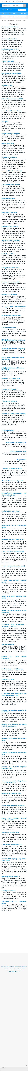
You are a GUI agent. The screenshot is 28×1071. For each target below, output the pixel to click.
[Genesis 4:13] (2, 478)
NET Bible (5, 121)
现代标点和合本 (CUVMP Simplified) (13, 349)
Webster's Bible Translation (11, 240)
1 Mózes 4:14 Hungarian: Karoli (12, 468)
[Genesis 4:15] (26, 478)
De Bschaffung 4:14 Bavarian (11, 315)
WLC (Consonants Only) (18, 451)
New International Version (10, 27)
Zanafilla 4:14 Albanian (9, 294)
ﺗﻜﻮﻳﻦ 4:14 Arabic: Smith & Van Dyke (14, 306)
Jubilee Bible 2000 (8, 143)
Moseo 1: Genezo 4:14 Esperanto (12, 481)
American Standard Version (11, 185)
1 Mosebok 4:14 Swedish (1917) (12, 844)
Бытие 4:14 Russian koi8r (10, 832)
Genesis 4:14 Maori (8, 679)
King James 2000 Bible (9, 157)
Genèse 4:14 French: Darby (11, 511)
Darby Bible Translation (9, 212)
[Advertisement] (14, 943)
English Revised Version (10, 226)
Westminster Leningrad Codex (16, 442)
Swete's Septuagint (8, 430)
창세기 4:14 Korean (8, 644)
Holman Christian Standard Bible (12, 99)
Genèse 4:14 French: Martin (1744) (13, 539)
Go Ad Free (3, 1067)
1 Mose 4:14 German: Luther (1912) (13, 566)
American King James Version (12, 171)
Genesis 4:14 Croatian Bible (11, 378)
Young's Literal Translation (10, 268)
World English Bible (8, 254)
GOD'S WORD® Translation (11, 133)
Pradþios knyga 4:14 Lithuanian (12, 669)
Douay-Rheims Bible (8, 198)
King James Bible (7, 85)
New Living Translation (9, 39)
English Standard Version (10, 49)
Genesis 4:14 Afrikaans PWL (11, 282)
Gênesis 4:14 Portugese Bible (11, 793)
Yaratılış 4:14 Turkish (8, 891)
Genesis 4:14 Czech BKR (10, 389)
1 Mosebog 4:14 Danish (9, 401)
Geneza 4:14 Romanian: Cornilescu (13, 806)
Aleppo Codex (21, 460)
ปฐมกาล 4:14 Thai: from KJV (11, 876)
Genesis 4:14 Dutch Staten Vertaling (14, 414)
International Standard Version (12, 111)
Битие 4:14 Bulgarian (9, 328)
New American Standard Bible (11, 73)
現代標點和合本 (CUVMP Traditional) (13, 340)
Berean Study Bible (8, 61)
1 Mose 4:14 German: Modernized (13, 552)
